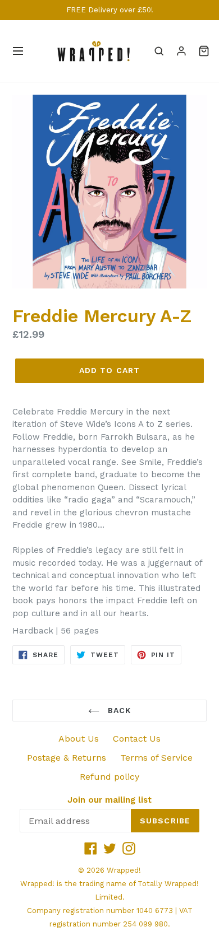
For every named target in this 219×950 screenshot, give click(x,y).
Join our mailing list (109, 800)
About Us (78, 738)
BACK (118, 710)
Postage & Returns (66, 757)
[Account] (181, 51)
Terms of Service (156, 757)
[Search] (159, 51)
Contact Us (137, 738)
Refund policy (109, 776)
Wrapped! (124, 870)
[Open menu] (18, 51)
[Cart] (204, 51)
